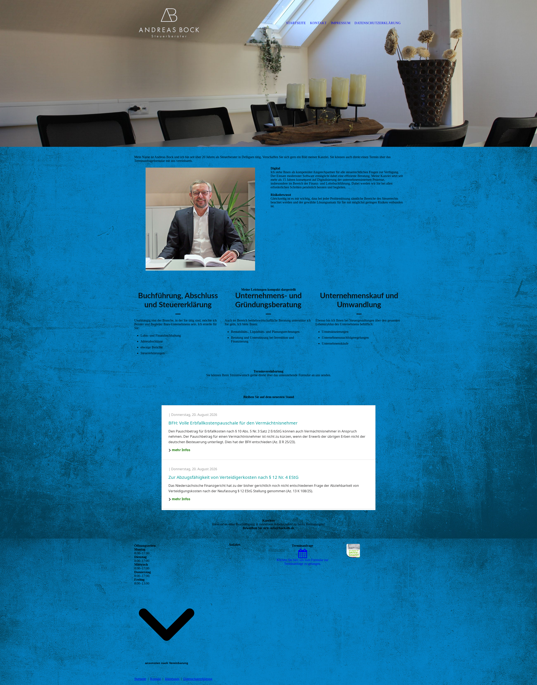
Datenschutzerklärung (197, 679)
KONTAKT (318, 23)
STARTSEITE (296, 23)
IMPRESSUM (340, 23)
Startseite (140, 679)
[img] (168, 22)
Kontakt (155, 679)
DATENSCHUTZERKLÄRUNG (378, 23)
